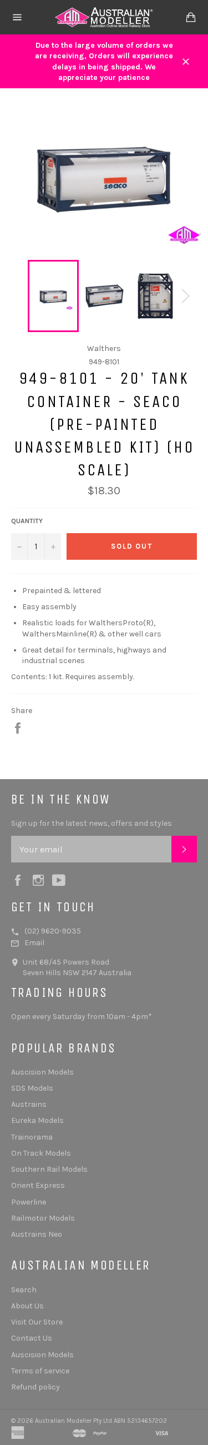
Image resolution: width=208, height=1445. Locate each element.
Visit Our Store (37, 1322)
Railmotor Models (43, 1218)
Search (24, 1290)
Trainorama (32, 1137)
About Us (27, 1306)
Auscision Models (42, 1072)
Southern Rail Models (49, 1169)
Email (34, 942)
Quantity (27, 521)
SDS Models (32, 1088)
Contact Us (31, 1338)
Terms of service (40, 1371)
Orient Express (38, 1185)
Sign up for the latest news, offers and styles (91, 823)
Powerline (28, 1202)
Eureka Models (37, 1120)
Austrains (29, 1104)
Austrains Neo (36, 1234)
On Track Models (41, 1153)
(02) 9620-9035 (52, 931)
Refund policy (35, 1387)
